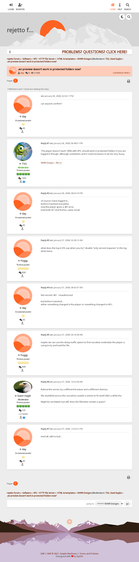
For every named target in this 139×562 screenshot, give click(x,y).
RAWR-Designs (47, 162)
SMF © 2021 (53, 553)
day (22, 72)
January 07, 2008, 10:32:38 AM (62, 381)
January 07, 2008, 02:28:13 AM (62, 240)
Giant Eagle (115, 58)
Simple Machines (68, 553)
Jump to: (90, 504)
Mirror (59, 162)
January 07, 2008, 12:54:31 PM (62, 428)
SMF (43, 553)
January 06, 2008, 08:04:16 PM (62, 193)
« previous (118, 72)
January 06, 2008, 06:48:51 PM (62, 143)
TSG (107, 58)
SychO (80, 556)
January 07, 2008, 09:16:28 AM (62, 334)
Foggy (24, 260)
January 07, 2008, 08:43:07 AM (62, 287)
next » (127, 72)
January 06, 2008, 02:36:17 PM (57, 96)
